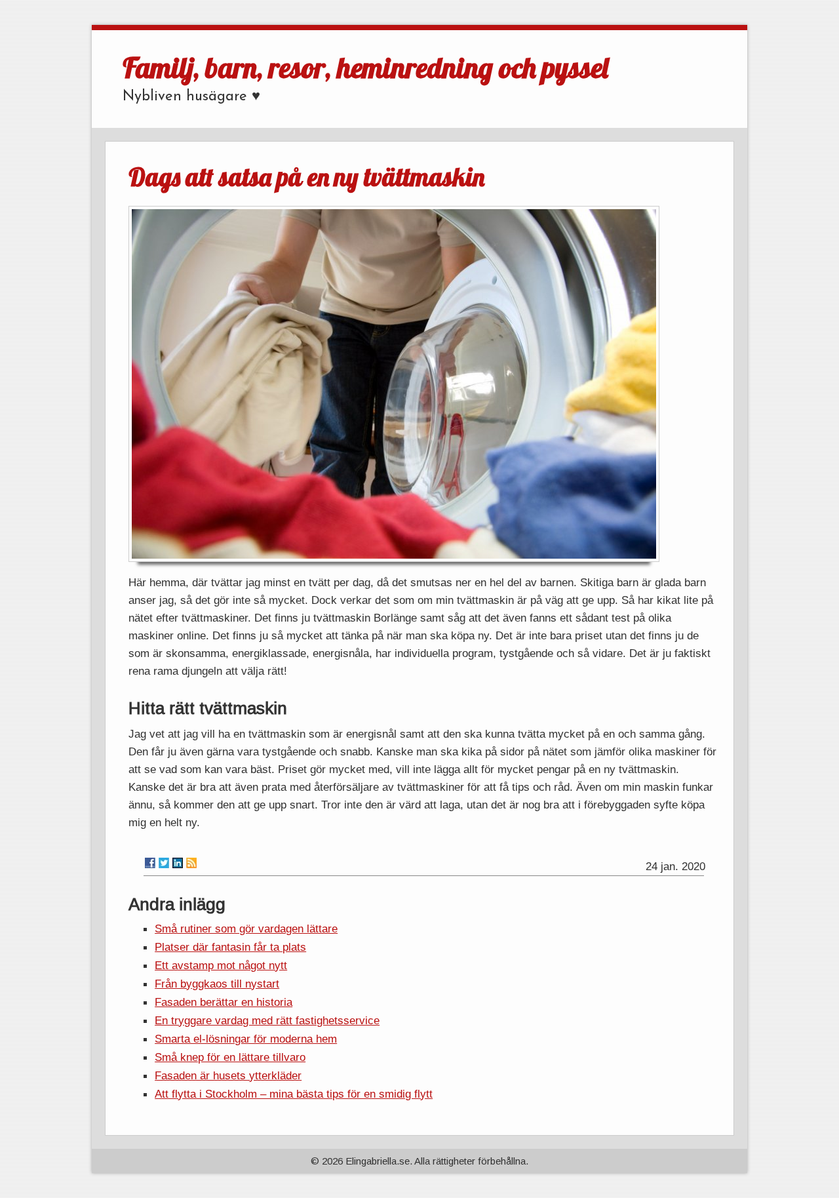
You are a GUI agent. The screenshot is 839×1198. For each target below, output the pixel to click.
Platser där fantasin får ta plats (230, 946)
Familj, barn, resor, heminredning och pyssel (365, 67)
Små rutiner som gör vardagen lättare (246, 928)
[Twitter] (164, 863)
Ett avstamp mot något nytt (221, 965)
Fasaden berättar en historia (223, 1001)
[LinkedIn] (177, 863)
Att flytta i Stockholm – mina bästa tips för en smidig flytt (294, 1093)
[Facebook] (150, 863)
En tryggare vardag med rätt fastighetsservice (267, 1020)
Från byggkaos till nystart (217, 983)
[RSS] (191, 863)
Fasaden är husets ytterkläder (228, 1075)
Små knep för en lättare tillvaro (230, 1057)
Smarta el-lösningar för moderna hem (246, 1038)
